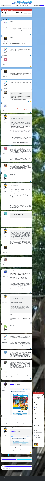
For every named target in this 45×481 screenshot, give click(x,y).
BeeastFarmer (5, 62)
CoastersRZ (5, 25)
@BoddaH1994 (12, 384)
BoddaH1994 (5, 118)
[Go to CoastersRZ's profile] (5, 22)
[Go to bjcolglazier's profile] (5, 165)
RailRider (5, 108)
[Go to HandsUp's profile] (5, 175)
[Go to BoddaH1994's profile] (5, 116)
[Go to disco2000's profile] (34, 407)
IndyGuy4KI (5, 274)
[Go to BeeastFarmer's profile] (5, 59)
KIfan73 (20, 93)
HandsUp (5, 178)
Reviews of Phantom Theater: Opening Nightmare (9, 10)
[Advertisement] (38, 458)
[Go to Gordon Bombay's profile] (5, 92)
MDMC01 (5, 329)
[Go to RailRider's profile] (5, 105)
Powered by (40, 479)
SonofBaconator (5, 354)
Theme (26, 479)
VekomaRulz (5, 364)
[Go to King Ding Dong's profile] (5, 38)
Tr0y (5, 262)
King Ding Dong (5, 41)
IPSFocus (28, 479)
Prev (3, 19)
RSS (8, 479)
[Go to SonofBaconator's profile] (5, 352)
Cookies (6, 479)
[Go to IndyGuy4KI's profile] (5, 271)
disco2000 (37, 406)
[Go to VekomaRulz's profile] (5, 362)
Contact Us (3, 479)
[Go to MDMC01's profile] (5, 326)
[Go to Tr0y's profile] (5, 259)
